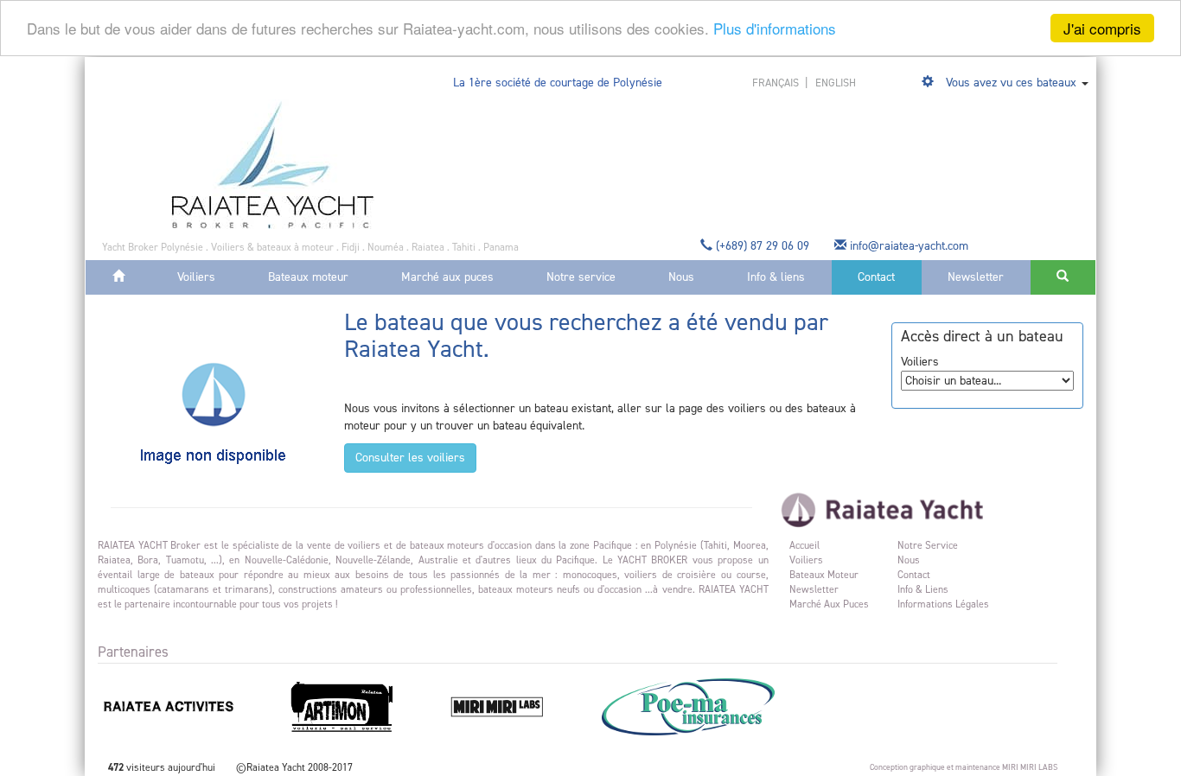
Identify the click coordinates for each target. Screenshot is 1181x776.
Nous (681, 277)
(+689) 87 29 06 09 (762, 246)
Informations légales (943, 604)
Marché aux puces (447, 277)
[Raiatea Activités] (191, 706)
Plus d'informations (774, 29)
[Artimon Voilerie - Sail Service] (364, 706)
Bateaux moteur (308, 277)
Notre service (581, 277)
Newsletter (976, 277)
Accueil (804, 545)
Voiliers (196, 277)
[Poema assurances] (709, 706)
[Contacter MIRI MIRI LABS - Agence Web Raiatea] (520, 706)
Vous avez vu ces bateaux (1011, 82)
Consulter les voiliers (410, 457)
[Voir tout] (929, 82)
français (776, 82)
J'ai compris (1102, 28)
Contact (876, 277)
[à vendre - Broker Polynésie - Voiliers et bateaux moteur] (272, 164)
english (835, 82)
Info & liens (776, 277)
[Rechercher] (1063, 277)
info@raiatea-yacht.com (909, 246)
